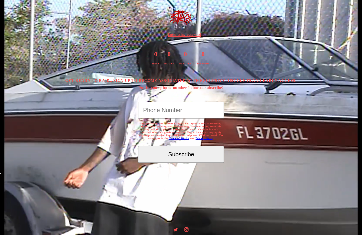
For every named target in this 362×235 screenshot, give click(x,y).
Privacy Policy (204, 138)
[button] (181, 34)
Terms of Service (179, 138)
